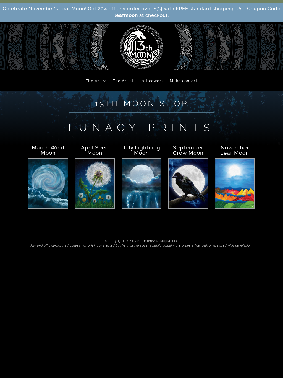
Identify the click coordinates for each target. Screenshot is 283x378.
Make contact (184, 81)
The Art (93, 81)
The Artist (123, 81)
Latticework (152, 81)
